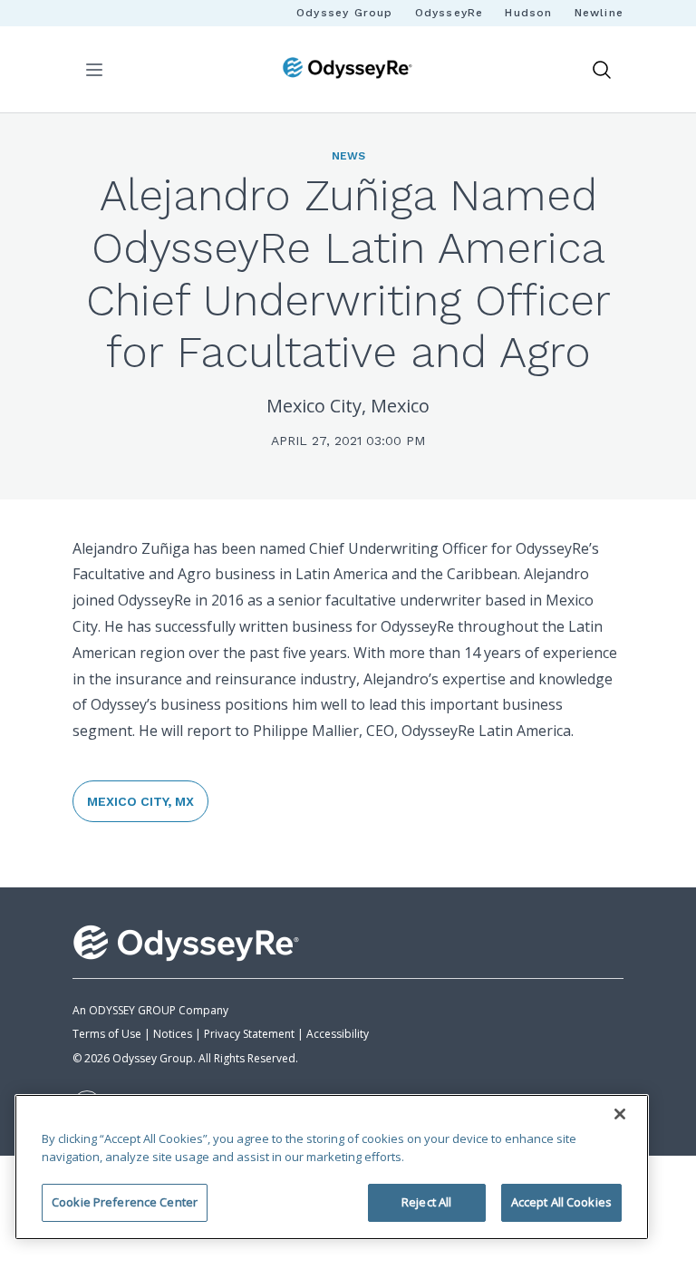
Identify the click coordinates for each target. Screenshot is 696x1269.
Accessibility (337, 1033)
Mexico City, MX (140, 801)
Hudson (528, 12)
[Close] (620, 1114)
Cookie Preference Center (125, 1202)
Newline (599, 12)
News (348, 156)
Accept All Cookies (561, 1202)
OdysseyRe (449, 12)
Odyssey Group (344, 12)
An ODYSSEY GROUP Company (150, 1010)
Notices (172, 1033)
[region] (331, 1167)
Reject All (426, 1202)
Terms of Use (106, 1033)
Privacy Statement (249, 1033)
